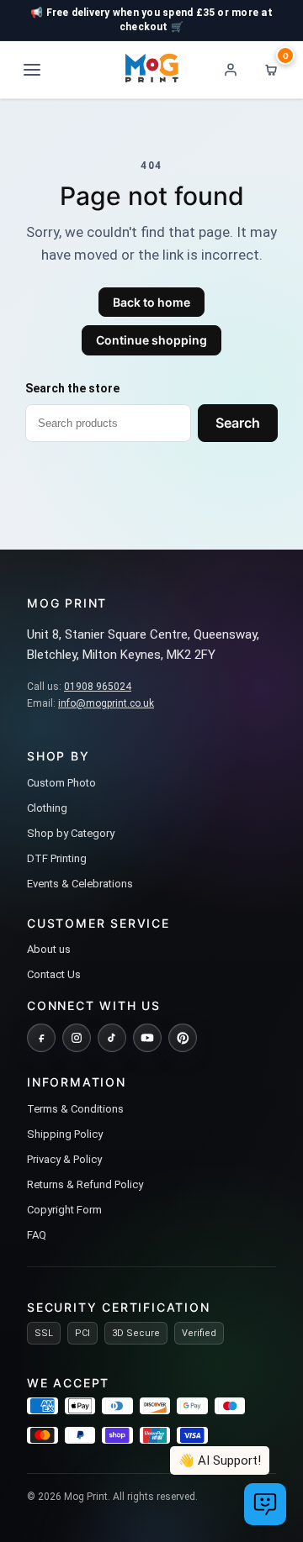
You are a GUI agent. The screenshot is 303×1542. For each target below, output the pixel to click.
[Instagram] (76, 1038)
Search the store (72, 388)
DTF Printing (57, 858)
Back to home (151, 302)
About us (49, 949)
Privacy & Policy (64, 1159)
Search (237, 422)
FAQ (36, 1235)
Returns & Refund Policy (85, 1184)
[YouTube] (147, 1038)
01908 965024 (97, 686)
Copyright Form (64, 1209)
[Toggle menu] (31, 69)
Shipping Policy (65, 1134)
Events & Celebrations (80, 883)
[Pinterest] (182, 1038)
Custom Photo (61, 782)
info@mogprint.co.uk (106, 703)
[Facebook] (41, 1038)
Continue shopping (151, 340)
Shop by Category (70, 833)
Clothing (47, 808)
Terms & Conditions (75, 1109)
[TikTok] (112, 1038)
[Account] (230, 69)
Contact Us (54, 974)
